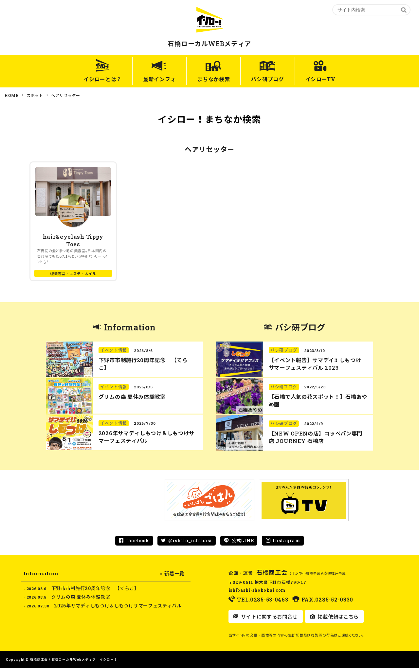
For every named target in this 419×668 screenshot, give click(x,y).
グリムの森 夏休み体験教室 (132, 396)
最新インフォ (159, 79)
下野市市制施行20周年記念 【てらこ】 (95, 588)
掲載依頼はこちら (337, 616)
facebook (137, 540)
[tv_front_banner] (304, 500)
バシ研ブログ (267, 79)
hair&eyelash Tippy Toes (73, 240)
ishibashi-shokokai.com (256, 590)
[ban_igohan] (209, 500)
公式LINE (242, 540)
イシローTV (320, 79)
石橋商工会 (272, 572)
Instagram (286, 540)
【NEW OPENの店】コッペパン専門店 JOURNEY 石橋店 (315, 437)
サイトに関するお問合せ (269, 616)
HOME (12, 95)
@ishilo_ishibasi (190, 540)
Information (130, 327)
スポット (35, 95)
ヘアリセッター (65, 95)
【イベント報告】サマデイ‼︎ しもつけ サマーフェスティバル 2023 (315, 364)
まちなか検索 (213, 79)
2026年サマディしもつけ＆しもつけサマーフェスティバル (146, 437)
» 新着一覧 (172, 573)
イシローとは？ (102, 79)
